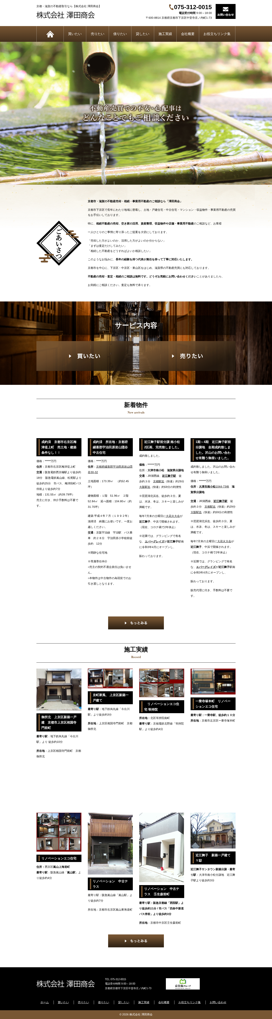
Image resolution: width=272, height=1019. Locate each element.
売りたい (97, 34)
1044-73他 (214, 486)
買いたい (75, 34)
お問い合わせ (218, 1002)
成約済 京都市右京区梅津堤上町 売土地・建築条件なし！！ (58, 447)
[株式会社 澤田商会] (68, 15)
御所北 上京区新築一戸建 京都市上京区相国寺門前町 (58, 722)
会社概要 (188, 34)
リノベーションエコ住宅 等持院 (161, 706)
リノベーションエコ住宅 (58, 858)
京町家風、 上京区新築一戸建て (111, 697)
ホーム (50, 34)
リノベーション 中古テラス (110, 884)
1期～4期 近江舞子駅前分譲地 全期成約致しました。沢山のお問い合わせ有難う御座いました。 (213, 450)
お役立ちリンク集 (217, 34)
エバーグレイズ (154, 541)
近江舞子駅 (169, 475)
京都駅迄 (158, 481)
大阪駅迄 (144, 487)
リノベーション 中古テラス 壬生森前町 (161, 891)
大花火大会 (173, 516)
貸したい (142, 34)
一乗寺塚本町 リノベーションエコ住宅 (213, 703)
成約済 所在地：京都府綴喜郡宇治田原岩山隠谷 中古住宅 (112, 447)
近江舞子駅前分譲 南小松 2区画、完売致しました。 (163, 444)
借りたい (120, 34)
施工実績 (165, 34)
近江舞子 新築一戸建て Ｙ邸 (215, 857)
